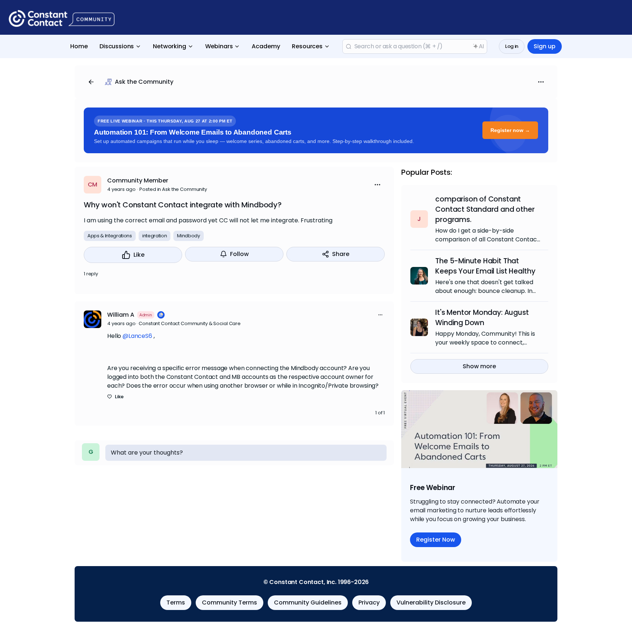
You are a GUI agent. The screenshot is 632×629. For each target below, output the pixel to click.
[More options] (380, 314)
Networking (169, 46)
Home (79, 46)
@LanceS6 (137, 336)
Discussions (116, 46)
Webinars (219, 46)
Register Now (435, 539)
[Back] (91, 82)
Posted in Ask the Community (173, 189)
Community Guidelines (308, 602)
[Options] (541, 82)
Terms (175, 602)
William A (120, 314)
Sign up (545, 46)
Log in (511, 46)
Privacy (369, 602)
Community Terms (229, 602)
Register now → (510, 130)
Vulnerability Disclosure (431, 602)
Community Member (137, 180)
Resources (307, 46)
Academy (266, 46)
